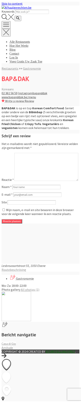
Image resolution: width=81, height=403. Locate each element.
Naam (7, 187)
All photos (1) (30, 290)
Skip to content (12, 4)
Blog (12, 49)
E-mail (7, 194)
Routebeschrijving (14, 270)
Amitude (7, 348)
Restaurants (10, 68)
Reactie (8, 180)
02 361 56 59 (9, 93)
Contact (14, 53)
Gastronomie (32, 68)
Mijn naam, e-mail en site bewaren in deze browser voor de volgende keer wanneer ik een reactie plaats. (38, 212)
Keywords (8, 11)
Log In (13, 57)
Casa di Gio (9, 344)
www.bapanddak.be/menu (19, 97)
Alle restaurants (19, 41)
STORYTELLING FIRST (60, 351)
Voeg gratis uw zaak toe (25, 61)
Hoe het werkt (18, 45)
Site (4, 202)
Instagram (25, 93)
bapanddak (39, 93)
